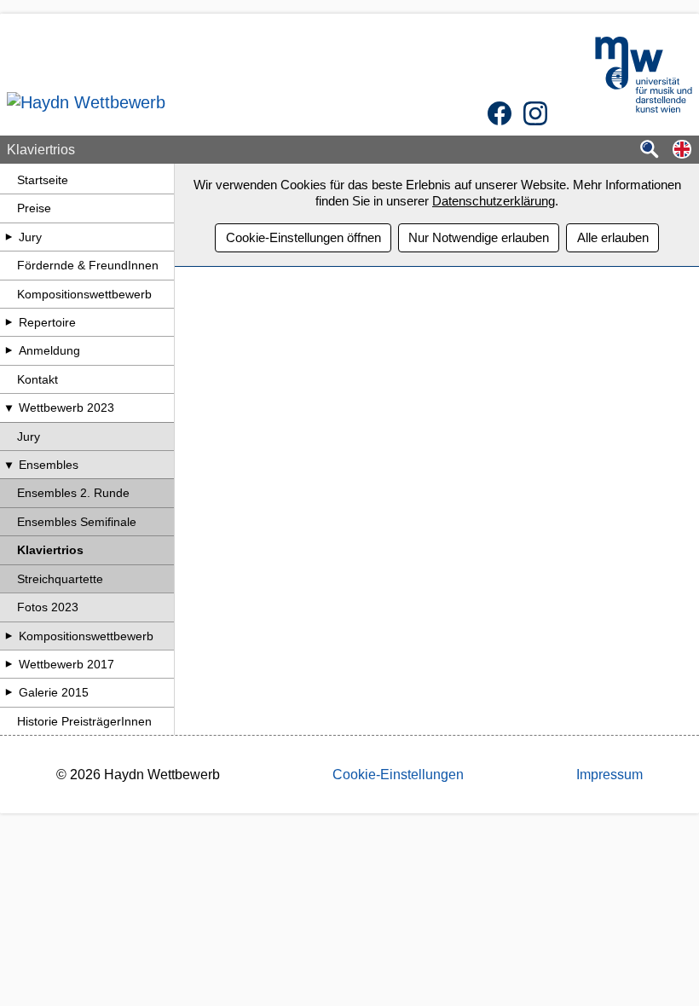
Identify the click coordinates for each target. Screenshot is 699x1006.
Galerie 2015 (54, 692)
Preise (34, 208)
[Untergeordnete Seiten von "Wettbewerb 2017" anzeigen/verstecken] (8, 664)
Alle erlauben (613, 237)
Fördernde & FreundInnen (88, 265)
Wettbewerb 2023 (66, 407)
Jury (30, 237)
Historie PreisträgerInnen (84, 721)
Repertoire (47, 322)
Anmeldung (49, 350)
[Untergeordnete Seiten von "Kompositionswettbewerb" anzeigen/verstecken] (8, 636)
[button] (682, 150)
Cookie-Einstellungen (398, 774)
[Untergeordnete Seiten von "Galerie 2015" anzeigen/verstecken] (8, 692)
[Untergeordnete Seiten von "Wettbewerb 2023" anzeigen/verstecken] (8, 407)
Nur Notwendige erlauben (478, 237)
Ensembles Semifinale (76, 522)
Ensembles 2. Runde (73, 493)
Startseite (42, 180)
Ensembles (48, 464)
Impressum (609, 774)
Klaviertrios (50, 550)
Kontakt (37, 379)
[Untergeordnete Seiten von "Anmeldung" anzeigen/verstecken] (8, 350)
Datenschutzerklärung (493, 201)
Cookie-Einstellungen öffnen (303, 237)
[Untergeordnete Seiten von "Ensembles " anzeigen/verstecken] (8, 464)
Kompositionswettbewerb (84, 294)
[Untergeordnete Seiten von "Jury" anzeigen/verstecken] (8, 237)
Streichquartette (60, 579)
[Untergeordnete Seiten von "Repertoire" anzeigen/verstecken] (8, 322)
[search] (649, 150)
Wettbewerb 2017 (66, 664)
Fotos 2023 (47, 607)
